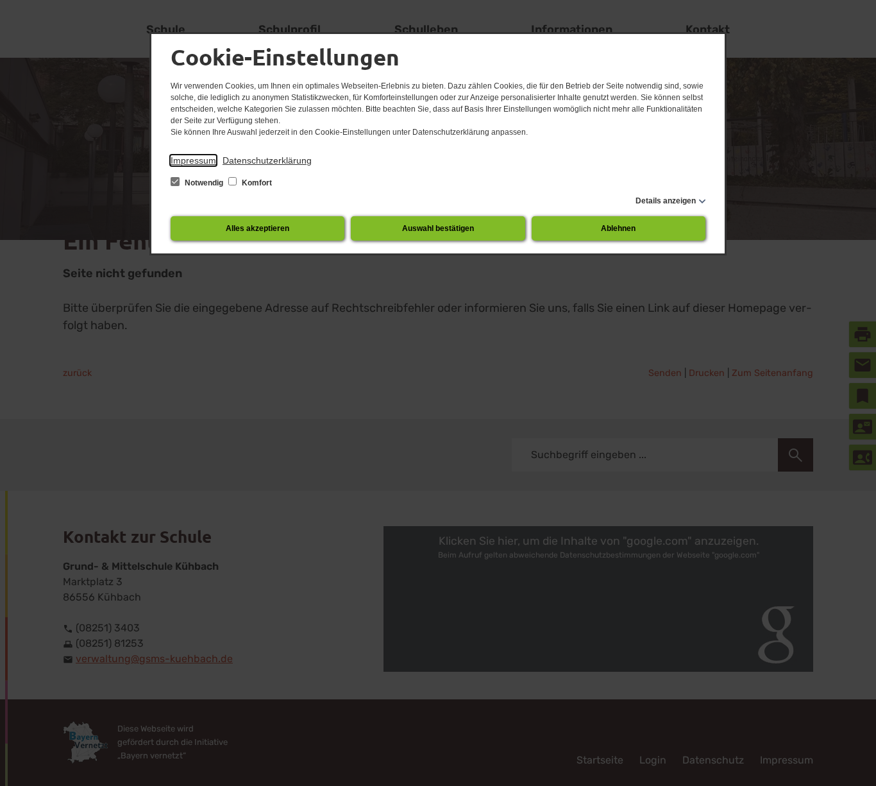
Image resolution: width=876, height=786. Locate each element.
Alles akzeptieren (257, 228)
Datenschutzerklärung (267, 160)
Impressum (193, 160)
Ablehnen (618, 228)
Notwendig (204, 182)
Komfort (256, 182)
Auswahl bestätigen (438, 228)
